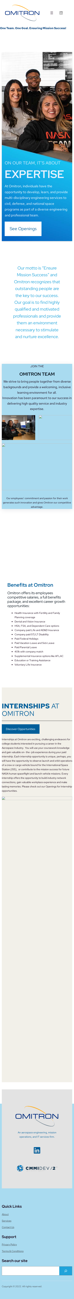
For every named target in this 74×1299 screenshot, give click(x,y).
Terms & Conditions (13, 1251)
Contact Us (8, 1227)
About (5, 1214)
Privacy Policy (9, 1244)
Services (6, 1220)
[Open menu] (52, 13)
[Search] (65, 1270)
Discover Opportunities (20, 729)
